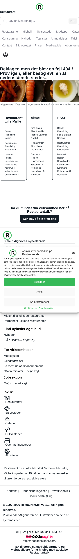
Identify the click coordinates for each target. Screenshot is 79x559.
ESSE (62, 118)
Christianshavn (12, 174)
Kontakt (12, 491)
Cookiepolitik (30, 308)
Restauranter (11, 143)
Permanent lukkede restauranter (25, 321)
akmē (35, 118)
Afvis (40, 291)
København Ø (37, 171)
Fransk (34, 134)
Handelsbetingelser (34, 491)
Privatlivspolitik (46, 308)
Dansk (8, 131)
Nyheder (9, 334)
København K (11, 171)
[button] (73, 253)
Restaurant (7, 12)
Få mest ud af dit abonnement (23, 366)
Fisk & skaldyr (38, 131)
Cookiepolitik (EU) (40, 496)
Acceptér (39, 281)
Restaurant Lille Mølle (14, 119)
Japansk (43, 134)
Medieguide (11, 355)
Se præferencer (39, 302)
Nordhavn (35, 174)
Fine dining (10, 134)
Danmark (9, 154)
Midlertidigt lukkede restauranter (25, 315)
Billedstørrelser (13, 361)
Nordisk (8, 138)
